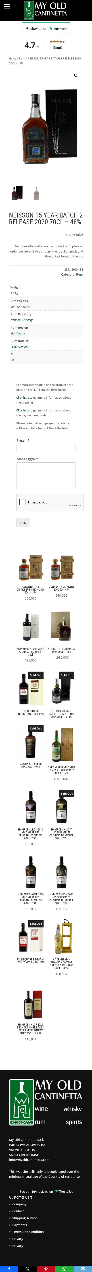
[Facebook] (9, 1269)
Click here (22, 397)
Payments (19, 1225)
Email (23, 440)
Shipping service (24, 1218)
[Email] (83, 1269)
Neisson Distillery (21, 320)
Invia (23, 523)
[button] (76, 76)
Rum (22, 58)
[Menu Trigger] (7, 6)
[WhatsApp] (64, 1269)
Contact (18, 1211)
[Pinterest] (46, 1269)
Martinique (17, 333)
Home (13, 58)
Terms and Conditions (28, 1232)
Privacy (17, 1239)
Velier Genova (19, 347)
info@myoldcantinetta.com (29, 1160)
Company (19, 1204)
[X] (27, 1269)
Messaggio (27, 459)
